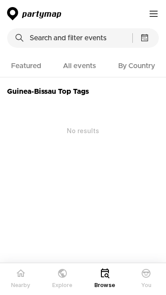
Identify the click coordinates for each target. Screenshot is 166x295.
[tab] (26, 66)
